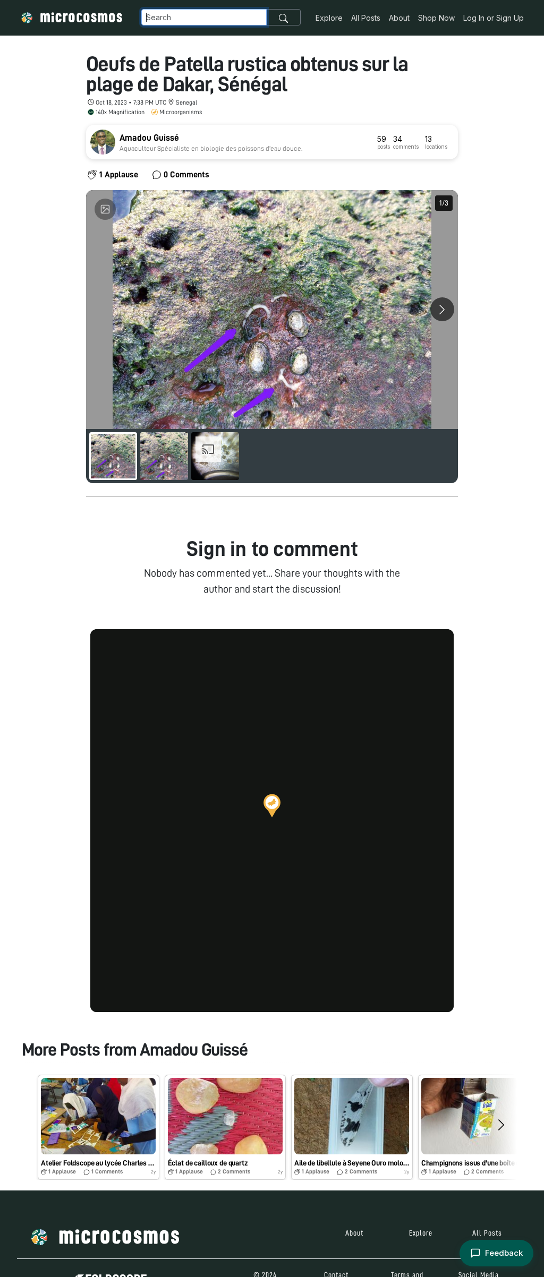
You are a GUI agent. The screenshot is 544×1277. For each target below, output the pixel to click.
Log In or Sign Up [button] (493, 17)
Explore (329, 17)
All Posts (365, 17)
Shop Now (436, 17)
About (399, 17)
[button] (272, 805)
